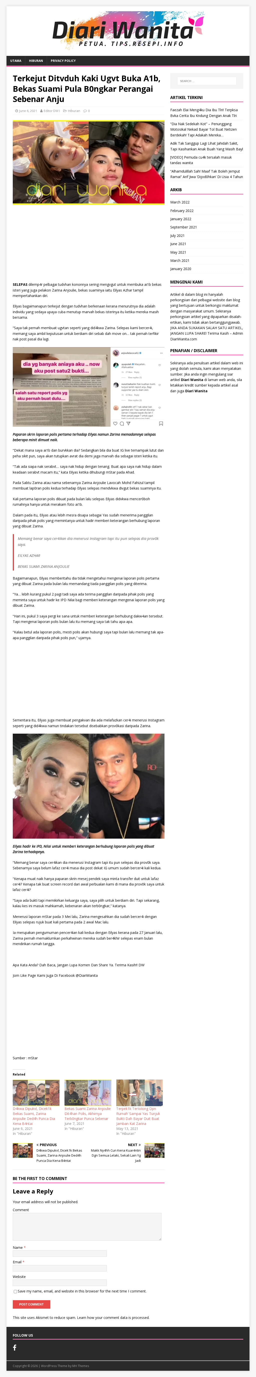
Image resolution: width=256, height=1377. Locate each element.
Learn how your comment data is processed (113, 1317)
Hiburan (36, 61)
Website (19, 1276)
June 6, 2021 (28, 110)
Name (18, 1247)
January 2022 (180, 218)
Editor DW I (52, 110)
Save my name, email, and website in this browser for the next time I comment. (82, 1291)
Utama (15, 61)
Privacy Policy (63, 61)
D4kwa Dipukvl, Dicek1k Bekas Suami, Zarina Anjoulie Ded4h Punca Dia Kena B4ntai (34, 1116)
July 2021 (177, 235)
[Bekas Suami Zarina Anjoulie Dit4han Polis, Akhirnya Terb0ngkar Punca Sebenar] (87, 1093)
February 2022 (182, 210)
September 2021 (183, 227)
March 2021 (180, 260)
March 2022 (180, 202)
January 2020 (180, 268)
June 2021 (178, 243)
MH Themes (80, 1366)
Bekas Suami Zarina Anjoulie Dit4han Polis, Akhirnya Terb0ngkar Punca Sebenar (87, 1113)
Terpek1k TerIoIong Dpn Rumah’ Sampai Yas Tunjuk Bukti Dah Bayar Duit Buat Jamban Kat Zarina (138, 1116)
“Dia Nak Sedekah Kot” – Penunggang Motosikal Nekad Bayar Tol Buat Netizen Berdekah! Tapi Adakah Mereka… (203, 129)
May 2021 (178, 252)
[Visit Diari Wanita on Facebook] (14, 1349)
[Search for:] (207, 81)
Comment (21, 1209)
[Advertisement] (88, 245)
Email (17, 1262)
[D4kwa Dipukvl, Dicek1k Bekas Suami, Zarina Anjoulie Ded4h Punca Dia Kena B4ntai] (36, 1093)
